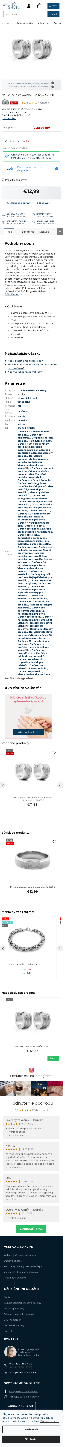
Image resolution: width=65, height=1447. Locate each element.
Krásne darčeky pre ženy (32, 558)
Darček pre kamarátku (30, 436)
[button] (26, 971)
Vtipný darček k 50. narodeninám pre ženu (35, 636)
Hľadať (53, 14)
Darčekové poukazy (14, 1325)
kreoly (21, 416)
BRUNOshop (12, 294)
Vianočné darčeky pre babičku (33, 460)
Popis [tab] (9, 231)
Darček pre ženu (27, 547)
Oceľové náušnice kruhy (32, 390)
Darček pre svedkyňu (30, 501)
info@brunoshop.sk (22, 1372)
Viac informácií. (49, 1421)
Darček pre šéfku (40, 544)
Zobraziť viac (31, 1228)
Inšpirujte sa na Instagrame (24, 1396)
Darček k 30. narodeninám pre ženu (31, 588)
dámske (22, 420)
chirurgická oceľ (27, 398)
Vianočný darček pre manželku (33, 472)
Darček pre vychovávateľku (30, 457)
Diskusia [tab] (44, 231)
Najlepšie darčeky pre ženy (31, 554)
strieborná (24, 401)
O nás (7, 1297)
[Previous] (3, 785)
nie (19, 405)
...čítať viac (9, 118)
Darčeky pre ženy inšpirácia (34, 480)
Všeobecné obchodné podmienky (21, 1271)
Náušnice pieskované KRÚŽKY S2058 (32, 1046)
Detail (53, 1058)
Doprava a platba (13, 1260)
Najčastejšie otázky (14, 1308)
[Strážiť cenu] (42, 203)
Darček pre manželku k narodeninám (35, 530)
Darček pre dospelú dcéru (31, 652)
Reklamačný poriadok (15, 1277)
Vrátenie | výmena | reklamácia (20, 1255)
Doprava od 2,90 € (16, 214)
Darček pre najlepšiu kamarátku (35, 548)
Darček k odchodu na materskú (32, 655)
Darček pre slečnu (28, 534)
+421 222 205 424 (20, 1364)
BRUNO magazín (12, 1319)
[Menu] (53, 6)
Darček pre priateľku (30, 671)
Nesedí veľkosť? (44, 214)
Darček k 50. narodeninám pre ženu (32, 564)
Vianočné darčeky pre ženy (34, 674)
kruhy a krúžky (26, 427)
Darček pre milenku (29, 528)
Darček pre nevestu (29, 616)
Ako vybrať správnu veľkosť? (25, 372)
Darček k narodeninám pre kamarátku (35, 618)
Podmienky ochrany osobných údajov (23, 1266)
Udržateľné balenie (16, 221)
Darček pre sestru (39, 510)
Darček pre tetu (34, 525)
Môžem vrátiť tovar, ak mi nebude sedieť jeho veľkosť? (33, 366)
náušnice (23, 411)
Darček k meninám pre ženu (30, 448)
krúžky (21, 424)
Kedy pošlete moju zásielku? (25, 360)
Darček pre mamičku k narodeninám (32, 597)
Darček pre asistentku (31, 659)
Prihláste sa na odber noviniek (19, 1314)
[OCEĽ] (32, 1021)
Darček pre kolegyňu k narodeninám (32, 497)
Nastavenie (31, 1429)
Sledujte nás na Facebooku (23, 1391)
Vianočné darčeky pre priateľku (32, 476)
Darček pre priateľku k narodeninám (32, 667)
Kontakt (8, 1331)
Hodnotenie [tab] (27, 231)
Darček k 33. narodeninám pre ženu (31, 518)
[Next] (60, 785)
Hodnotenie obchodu (31, 1103)
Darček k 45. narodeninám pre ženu (31, 612)
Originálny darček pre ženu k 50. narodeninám (35, 439)
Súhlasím (31, 1439)
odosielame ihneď (45, 221)
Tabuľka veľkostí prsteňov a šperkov (22, 1302)
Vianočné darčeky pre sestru (35, 622)
